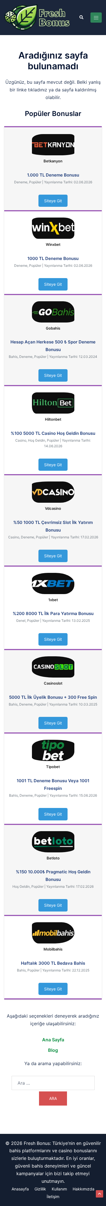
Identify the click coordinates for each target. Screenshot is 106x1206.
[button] (81, 17)
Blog (53, 1050)
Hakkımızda (83, 1188)
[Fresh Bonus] (37, 17)
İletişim (53, 1196)
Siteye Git (53, 200)
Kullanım (59, 1188)
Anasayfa (20, 1188)
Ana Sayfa (53, 1039)
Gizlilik (40, 1188)
